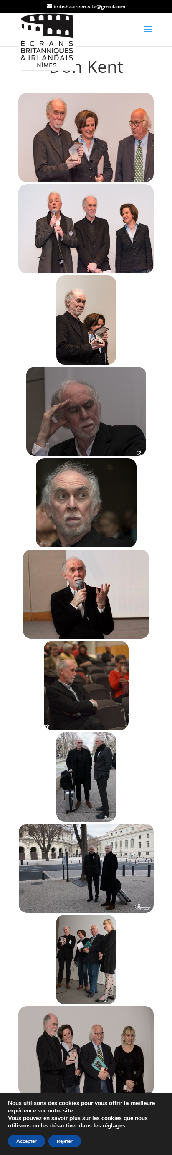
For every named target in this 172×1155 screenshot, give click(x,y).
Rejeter (65, 1141)
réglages (114, 1126)
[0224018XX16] (86, 959)
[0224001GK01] (86, 776)
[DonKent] (86, 685)
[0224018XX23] (86, 1051)
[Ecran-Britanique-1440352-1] (86, 411)
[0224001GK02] (86, 868)
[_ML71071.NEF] (86, 502)
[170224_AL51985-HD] (86, 228)
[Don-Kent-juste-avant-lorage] (86, 594)
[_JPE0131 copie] (86, 320)
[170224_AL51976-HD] (86, 137)
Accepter (26, 1141)
